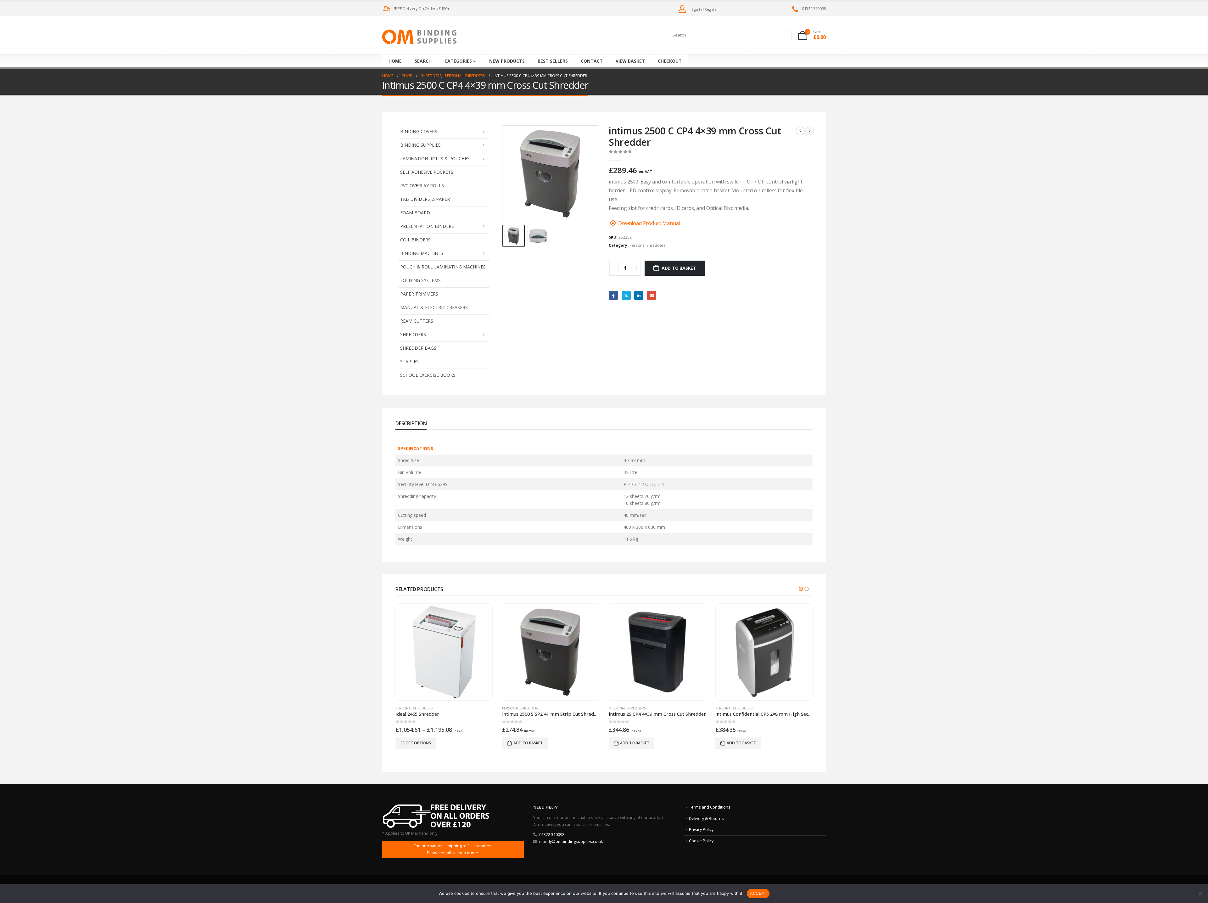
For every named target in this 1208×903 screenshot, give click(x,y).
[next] (809, 131)
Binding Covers (418, 131)
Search (423, 61)
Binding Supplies (420, 145)
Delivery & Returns (706, 818)
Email (651, 295)
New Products (507, 61)
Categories (458, 61)
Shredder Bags (418, 348)
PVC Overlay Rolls (422, 186)
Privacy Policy (701, 829)
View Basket (630, 61)
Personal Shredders (647, 245)
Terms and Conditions (709, 807)
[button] (503, 173)
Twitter (626, 295)
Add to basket (679, 268)
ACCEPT (758, 893)
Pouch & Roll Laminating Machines (443, 267)
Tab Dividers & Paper (425, 199)
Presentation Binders (427, 226)
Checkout (670, 61)
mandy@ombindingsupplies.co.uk (571, 841)
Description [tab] (411, 423)
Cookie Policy (701, 841)
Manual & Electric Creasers (434, 307)
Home (395, 61)
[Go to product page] (444, 652)
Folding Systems (420, 280)
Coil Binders (415, 240)
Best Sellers (553, 61)
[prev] (800, 131)
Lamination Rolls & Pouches (435, 158)
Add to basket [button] (421, 743)
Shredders (413, 334)
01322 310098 (551, 834)
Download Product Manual (649, 223)
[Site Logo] (419, 37)
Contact (592, 61)
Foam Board (415, 213)
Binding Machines (421, 253)
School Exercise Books (428, 375)
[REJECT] (1200, 893)
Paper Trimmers (419, 294)
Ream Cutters (416, 321)
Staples (409, 361)
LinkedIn (638, 295)
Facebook (613, 295)
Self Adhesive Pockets (426, 172)
